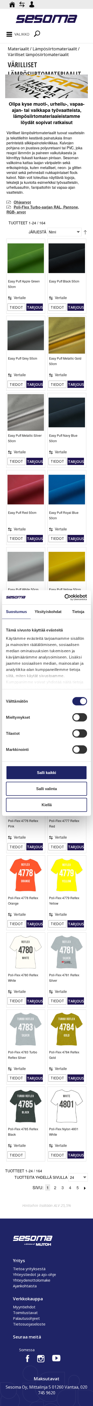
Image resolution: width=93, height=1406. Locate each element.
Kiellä (47, 804)
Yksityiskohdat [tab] (48, 611)
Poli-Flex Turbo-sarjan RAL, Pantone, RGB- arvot (42, 209)
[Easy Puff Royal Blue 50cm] (67, 489)
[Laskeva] (85, 232)
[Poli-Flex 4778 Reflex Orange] (25, 875)
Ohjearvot (22, 202)
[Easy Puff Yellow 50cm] (67, 566)
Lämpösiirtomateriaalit (55, 49)
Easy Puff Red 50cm (22, 512)
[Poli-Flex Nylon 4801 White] (67, 1106)
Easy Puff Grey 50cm (22, 358)
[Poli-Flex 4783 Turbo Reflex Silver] (25, 1029)
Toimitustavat (25, 1312)
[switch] (79, 717)
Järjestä (37, 231)
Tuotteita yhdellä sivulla (40, 1177)
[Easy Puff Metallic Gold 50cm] (67, 335)
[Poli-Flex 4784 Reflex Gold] (67, 1029)
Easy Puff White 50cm (23, 589)
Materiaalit (18, 49)
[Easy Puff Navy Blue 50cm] (67, 412)
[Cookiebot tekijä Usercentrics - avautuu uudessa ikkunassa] (65, 597)
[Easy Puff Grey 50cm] (25, 335)
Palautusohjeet (26, 1318)
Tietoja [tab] (78, 611)
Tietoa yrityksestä (29, 1268)
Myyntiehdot (24, 1306)
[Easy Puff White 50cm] (25, 566)
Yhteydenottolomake (31, 1280)
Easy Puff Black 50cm (64, 281)
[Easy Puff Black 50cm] (67, 258)
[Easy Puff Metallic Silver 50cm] (25, 412)
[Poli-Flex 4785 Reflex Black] (25, 1106)
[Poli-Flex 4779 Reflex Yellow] (67, 875)
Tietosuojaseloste (29, 1324)
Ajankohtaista (25, 1285)
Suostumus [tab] (16, 611)
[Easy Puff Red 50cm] (25, 489)
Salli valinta (46, 788)
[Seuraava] (85, 1187)
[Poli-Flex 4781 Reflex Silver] (67, 952)
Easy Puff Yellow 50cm (65, 589)
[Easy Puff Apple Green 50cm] (25, 258)
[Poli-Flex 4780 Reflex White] (25, 952)
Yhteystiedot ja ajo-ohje (34, 1274)
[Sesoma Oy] (46, 19)
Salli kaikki (46, 772)
